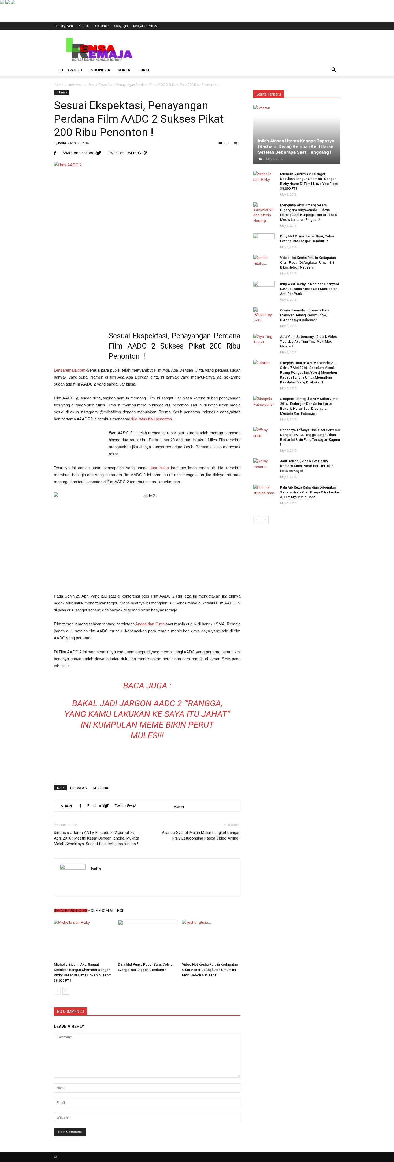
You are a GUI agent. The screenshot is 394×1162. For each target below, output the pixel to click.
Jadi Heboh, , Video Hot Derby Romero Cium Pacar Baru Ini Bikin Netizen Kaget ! (306, 466)
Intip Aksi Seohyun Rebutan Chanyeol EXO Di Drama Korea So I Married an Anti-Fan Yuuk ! (309, 289)
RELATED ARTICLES (70, 910)
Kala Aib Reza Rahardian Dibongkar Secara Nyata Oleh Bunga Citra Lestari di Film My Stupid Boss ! (310, 492)
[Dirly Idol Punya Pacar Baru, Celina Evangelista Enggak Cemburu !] (147, 940)
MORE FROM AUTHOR (106, 910)
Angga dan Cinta (149, 624)
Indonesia (100, 69)
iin (260, 159)
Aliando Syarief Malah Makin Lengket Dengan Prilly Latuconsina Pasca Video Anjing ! (201, 835)
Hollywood (70, 69)
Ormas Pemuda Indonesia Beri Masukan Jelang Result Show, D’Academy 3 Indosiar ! (304, 315)
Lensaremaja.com (70, 370)
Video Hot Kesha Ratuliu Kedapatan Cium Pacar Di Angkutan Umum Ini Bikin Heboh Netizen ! (210, 969)
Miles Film (100, 788)
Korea (124, 69)
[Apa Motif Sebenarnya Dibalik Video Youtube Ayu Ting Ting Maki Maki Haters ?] (264, 342)
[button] (333, 70)
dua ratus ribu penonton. (152, 419)
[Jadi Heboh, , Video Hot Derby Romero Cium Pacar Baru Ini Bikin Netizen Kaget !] (264, 466)
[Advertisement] (242, 49)
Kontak (84, 26)
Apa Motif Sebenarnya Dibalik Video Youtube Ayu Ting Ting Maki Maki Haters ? (308, 341)
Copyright (121, 26)
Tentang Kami (64, 26)
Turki (143, 69)
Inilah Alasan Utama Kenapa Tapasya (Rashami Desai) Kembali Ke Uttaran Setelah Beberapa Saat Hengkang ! (296, 146)
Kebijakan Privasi (145, 26)
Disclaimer (101, 26)
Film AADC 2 (78, 788)
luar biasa (160, 467)
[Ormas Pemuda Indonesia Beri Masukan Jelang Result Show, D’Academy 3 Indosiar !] (264, 315)
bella (62, 143)
